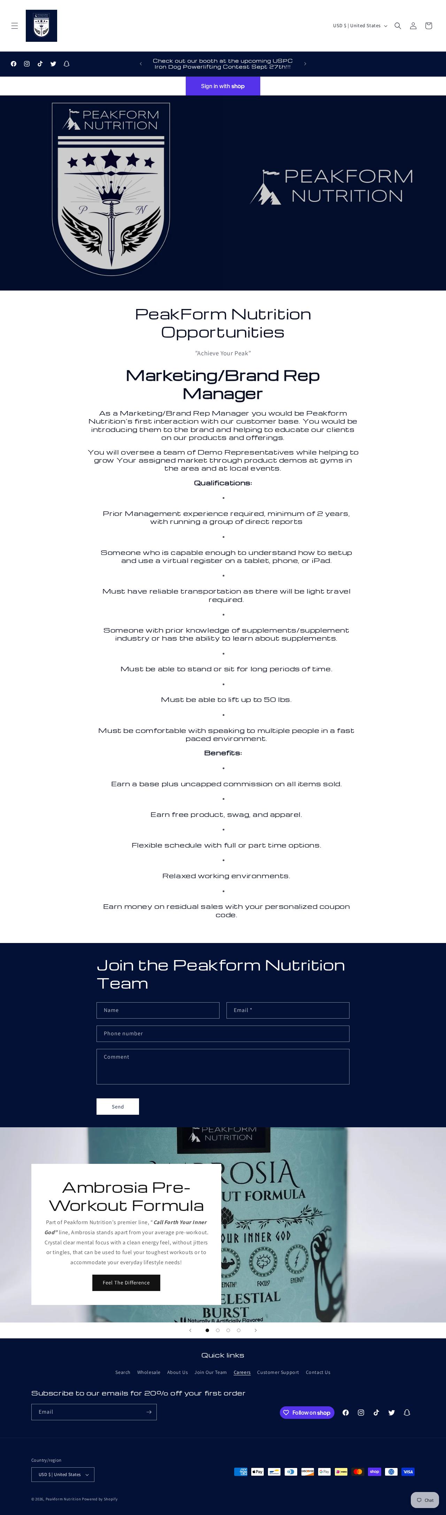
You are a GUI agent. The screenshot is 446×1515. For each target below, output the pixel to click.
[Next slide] (255, 1330)
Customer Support (278, 1372)
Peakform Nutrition (63, 1499)
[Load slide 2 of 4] (218, 1330)
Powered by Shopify (100, 1499)
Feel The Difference (126, 1283)
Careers (242, 1372)
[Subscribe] (148, 1412)
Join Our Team (210, 1372)
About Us (177, 1372)
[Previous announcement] (140, 63)
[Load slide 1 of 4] (207, 1330)
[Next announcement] (305, 63)
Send (118, 1106)
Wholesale (149, 1372)
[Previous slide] (190, 1330)
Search (123, 1372)
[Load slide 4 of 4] (238, 1330)
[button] (14, 25)
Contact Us (318, 1372)
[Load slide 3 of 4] (228, 1330)
